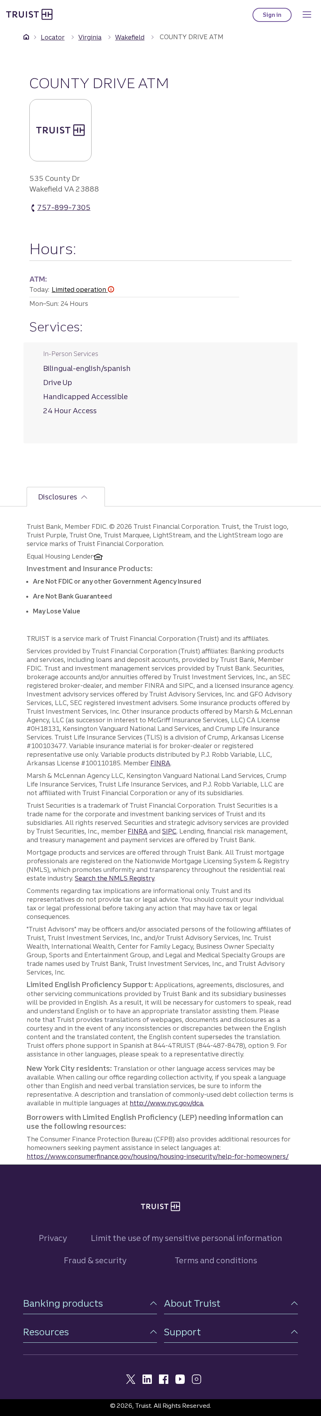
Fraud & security (95, 1260)
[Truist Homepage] (29, 13)
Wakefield (129, 37)
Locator (53, 37)
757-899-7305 (63, 208)
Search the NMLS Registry (114, 878)
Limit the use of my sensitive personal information (186, 1238)
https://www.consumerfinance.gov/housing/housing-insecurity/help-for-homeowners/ (158, 1156)
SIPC (169, 831)
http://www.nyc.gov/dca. (167, 1103)
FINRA (160, 763)
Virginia (89, 37)
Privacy (53, 1238)
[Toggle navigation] (307, 14)
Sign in (277, 16)
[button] (90, 1303)
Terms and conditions (216, 1260)
